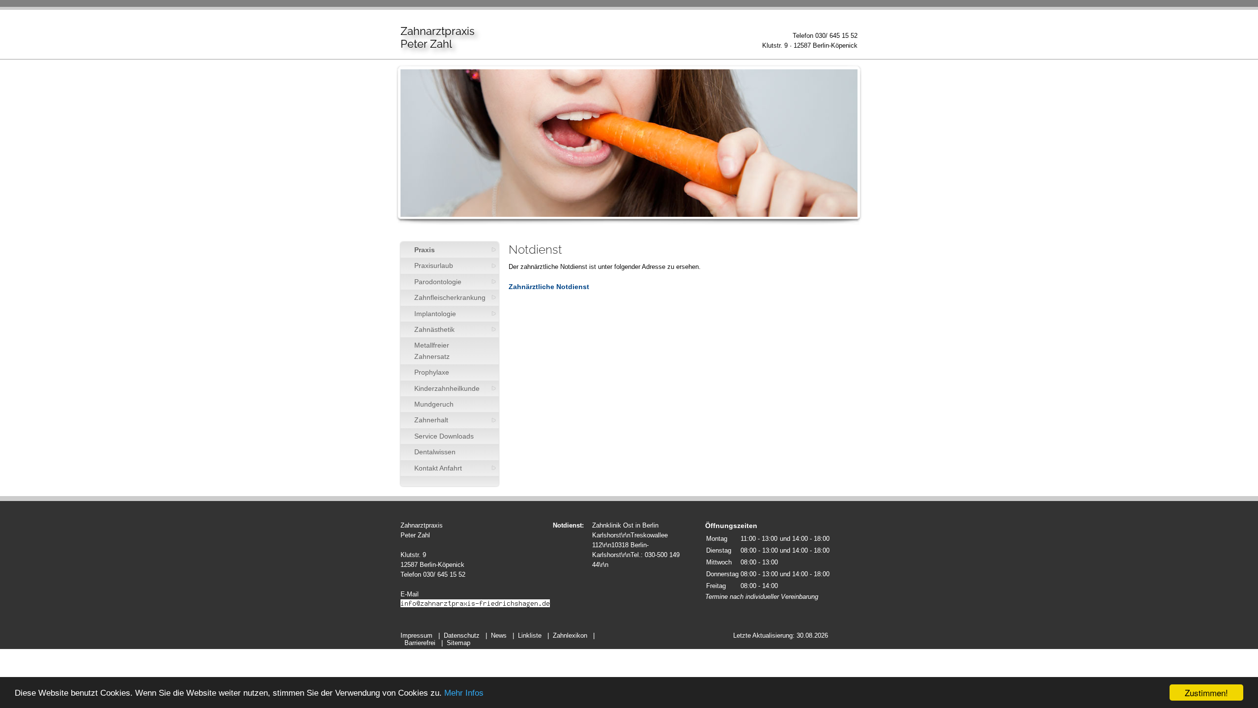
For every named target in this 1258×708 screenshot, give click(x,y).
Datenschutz (462, 635)
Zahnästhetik (434, 329)
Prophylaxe (431, 372)
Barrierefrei (419, 643)
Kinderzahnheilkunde (447, 388)
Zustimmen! (1206, 692)
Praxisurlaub (433, 265)
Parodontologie (437, 282)
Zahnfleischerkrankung (450, 297)
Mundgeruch (434, 404)
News (499, 635)
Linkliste (530, 635)
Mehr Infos (464, 693)
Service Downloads (444, 436)
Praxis (424, 250)
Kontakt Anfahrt (438, 468)
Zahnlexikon (570, 635)
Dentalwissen (435, 452)
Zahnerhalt (431, 420)
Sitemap (458, 643)
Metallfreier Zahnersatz (432, 350)
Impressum (416, 635)
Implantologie (435, 314)
